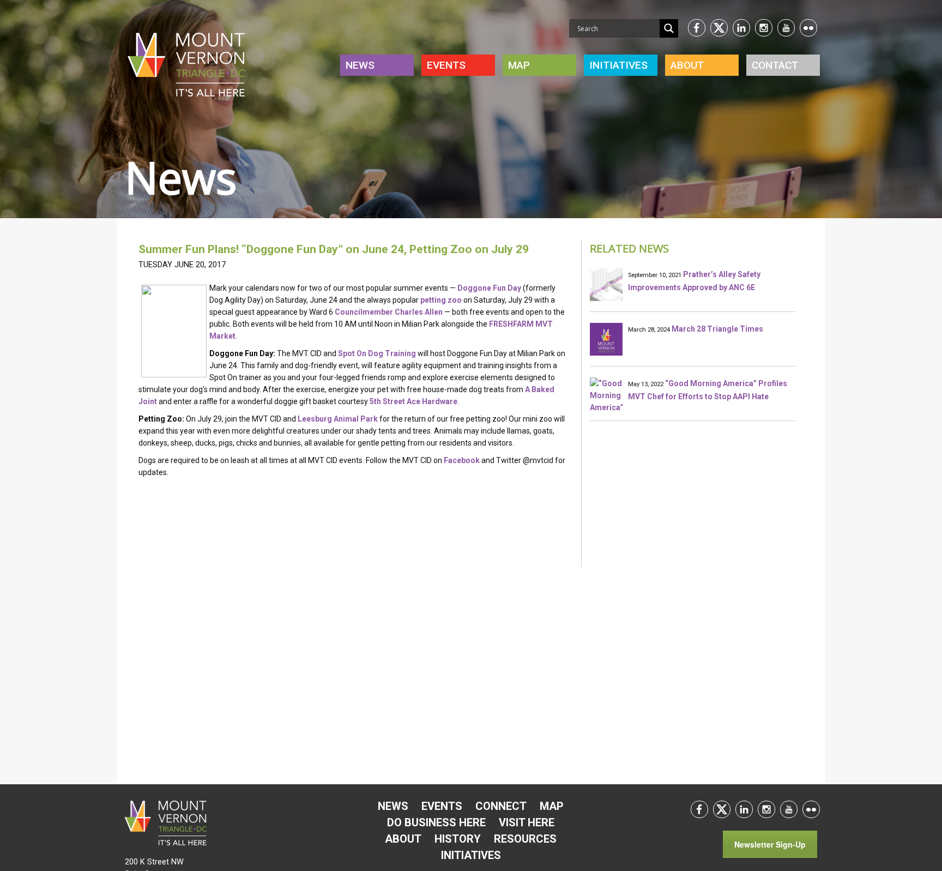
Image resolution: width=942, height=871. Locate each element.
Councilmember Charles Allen (389, 312)
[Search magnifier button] (669, 28)
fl (808, 28)
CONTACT (775, 65)
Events (446, 65)
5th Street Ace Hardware (413, 401)
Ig (764, 28)
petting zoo (441, 300)
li (741, 28)
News (360, 65)
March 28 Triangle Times (717, 329)
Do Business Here (436, 822)
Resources (525, 838)
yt (786, 28)
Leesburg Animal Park (338, 419)
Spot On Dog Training (377, 353)
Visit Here (526, 822)
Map (519, 65)
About (687, 65)
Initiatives (471, 855)
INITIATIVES (618, 65)
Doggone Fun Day (489, 288)
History (457, 838)
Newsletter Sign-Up (770, 844)
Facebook (462, 460)
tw (719, 28)
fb (697, 28)
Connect (501, 806)
